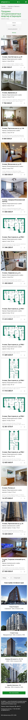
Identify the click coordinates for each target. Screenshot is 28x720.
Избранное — (19, 2)
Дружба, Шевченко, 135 (14, 685)
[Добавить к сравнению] (21, 67)
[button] (14, 29)
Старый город (14, 633)
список (14, 22)
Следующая (17, 578)
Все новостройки (14, 692)
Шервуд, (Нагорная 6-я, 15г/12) (14, 659)
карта (14, 25)
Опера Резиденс (14, 607)
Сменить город (5, 18)
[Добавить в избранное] (24, 67)
